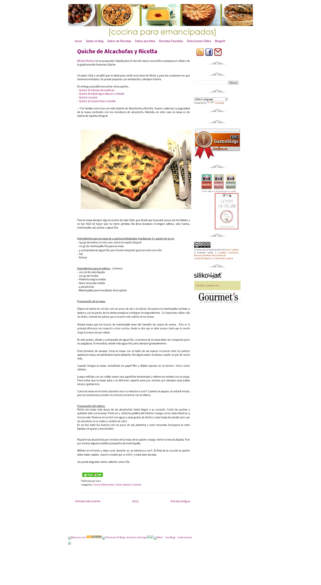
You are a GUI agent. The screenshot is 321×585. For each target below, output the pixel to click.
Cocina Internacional (103, 485)
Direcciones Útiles (199, 41)
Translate (219, 103)
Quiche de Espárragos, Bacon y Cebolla (101, 94)
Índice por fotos (145, 41)
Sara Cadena (232, 250)
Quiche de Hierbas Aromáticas (96, 90)
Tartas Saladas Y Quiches (128, 485)
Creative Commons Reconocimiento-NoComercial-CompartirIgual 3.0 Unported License (216, 256)
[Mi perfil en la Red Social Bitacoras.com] (77, 538)
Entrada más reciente (87, 501)
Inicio (78, 41)
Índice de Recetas (119, 41)
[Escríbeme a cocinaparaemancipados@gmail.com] (218, 56)
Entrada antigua (180, 501)
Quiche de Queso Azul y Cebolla (97, 101)
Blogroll (220, 41)
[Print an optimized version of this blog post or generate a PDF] (92, 477)
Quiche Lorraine (88, 97)
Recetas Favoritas (171, 41)
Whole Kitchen (86, 61)
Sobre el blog (94, 41)
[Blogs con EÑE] (94, 538)
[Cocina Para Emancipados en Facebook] (209, 56)
